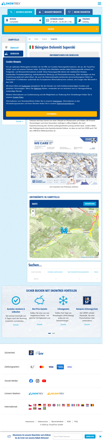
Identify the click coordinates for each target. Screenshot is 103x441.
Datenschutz (43, 421)
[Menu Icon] (99, 4)
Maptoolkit (85, 257)
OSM (91, 257)
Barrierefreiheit (57, 421)
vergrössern (90, 204)
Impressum (57, 101)
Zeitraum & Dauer (56, 19)
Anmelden (90, 436)
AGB (69, 421)
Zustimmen (25, 86)
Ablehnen (37, 88)
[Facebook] (31, 381)
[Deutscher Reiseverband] (39, 353)
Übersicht (14, 47)
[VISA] (51, 366)
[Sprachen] (30, 405)
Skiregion (14, 53)
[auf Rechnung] (32, 366)
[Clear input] (40, 20)
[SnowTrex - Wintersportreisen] (36, 393)
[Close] (100, 436)
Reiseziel (13, 19)
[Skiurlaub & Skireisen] (11, 3)
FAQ (76, 421)
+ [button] (33, 211)
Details (18, 121)
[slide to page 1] (49, 333)
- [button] (33, 215)
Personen (86, 19)
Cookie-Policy (18, 97)
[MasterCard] (41, 366)
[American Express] (60, 366)
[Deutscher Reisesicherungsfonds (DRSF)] (31, 352)
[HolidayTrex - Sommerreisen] (55, 393)
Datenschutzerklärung (65, 104)
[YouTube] (44, 381)
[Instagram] (37, 381)
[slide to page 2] (53, 333)
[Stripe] (69, 366)
